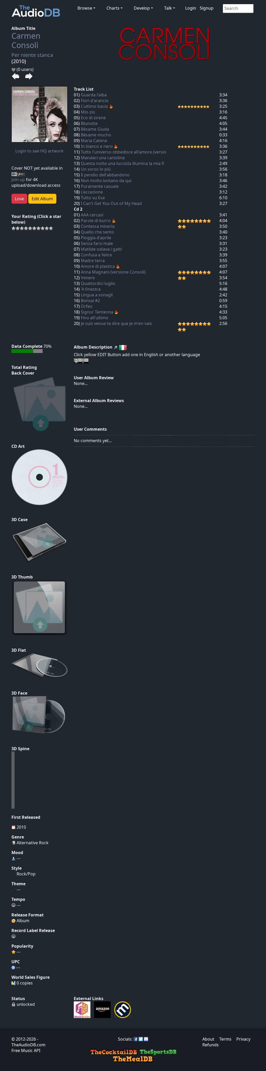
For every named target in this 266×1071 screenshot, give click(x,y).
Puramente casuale (100, 186)
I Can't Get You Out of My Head (111, 203)
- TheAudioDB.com (28, 1042)
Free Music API (25, 1050)
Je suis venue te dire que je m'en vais (116, 323)
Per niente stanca (32, 54)
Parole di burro (96, 220)
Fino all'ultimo (94, 318)
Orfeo (86, 306)
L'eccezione (92, 192)
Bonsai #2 (90, 300)
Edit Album (42, 199)
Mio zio (88, 112)
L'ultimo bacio (94, 106)
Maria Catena (94, 140)
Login (190, 8)
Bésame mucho (96, 135)
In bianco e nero (97, 146)
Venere (88, 278)
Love (19, 199)
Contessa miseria (98, 226)
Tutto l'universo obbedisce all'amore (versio (123, 152)
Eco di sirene (93, 118)
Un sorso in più (96, 169)
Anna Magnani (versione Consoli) (113, 272)
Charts (113, 8)
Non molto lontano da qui (106, 180)
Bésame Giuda (95, 129)
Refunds (210, 1045)
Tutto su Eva (93, 198)
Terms (225, 1039)
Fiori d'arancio (95, 100)
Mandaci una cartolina (103, 158)
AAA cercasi (92, 215)
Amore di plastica (98, 266)
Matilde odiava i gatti (101, 249)
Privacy (243, 1039)
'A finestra (91, 289)
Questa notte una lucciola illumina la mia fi (122, 163)
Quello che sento (97, 232)
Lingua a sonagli (97, 295)
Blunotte (89, 123)
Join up (18, 179)
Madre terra (93, 260)
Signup (207, 8)
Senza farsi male (97, 243)
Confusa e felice (96, 255)
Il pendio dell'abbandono (105, 175)
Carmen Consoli (26, 40)
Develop (142, 8)
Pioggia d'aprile (96, 238)
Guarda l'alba (94, 95)
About (208, 1039)
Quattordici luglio (98, 283)
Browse (84, 8)
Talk (168, 8)
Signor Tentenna (97, 312)
